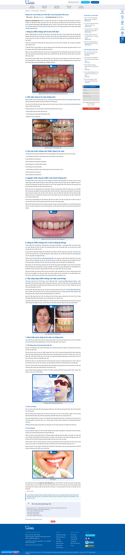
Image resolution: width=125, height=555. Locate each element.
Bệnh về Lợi (43, 10)
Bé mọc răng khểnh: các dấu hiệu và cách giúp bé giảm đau (91, 81)
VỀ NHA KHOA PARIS (32, 7)
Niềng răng (67, 281)
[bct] (89, 544)
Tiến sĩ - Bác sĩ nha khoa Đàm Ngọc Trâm (41, 504)
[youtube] (89, 538)
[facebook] (86, 538)
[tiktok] (91, 538)
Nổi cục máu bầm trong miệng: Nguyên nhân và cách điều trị (90, 19)
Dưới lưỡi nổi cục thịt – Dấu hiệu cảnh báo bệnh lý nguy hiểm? (91, 30)
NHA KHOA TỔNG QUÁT (57, 7)
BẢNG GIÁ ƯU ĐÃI (69, 7)
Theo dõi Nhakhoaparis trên (51, 17)
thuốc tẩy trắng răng (73, 289)
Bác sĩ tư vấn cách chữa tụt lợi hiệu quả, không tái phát (90, 53)
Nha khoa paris (41, 17)
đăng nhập (32, 519)
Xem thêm (32, 498)
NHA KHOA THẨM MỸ (44, 7)
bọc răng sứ (74, 281)
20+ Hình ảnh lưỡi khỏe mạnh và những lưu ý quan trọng (91, 25)
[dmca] (89, 547)
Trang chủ (27, 10)
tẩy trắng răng (44, 24)
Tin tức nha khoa (35, 10)
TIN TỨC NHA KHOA (81, 7)
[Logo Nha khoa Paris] (29, 529)
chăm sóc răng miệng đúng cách (45, 258)
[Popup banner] (10, 552)
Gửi (53, 521)
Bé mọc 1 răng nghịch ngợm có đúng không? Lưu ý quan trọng (91, 43)
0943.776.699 (37, 534)
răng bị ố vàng (72, 99)
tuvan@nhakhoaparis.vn (33, 538)
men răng (59, 38)
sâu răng (75, 253)
